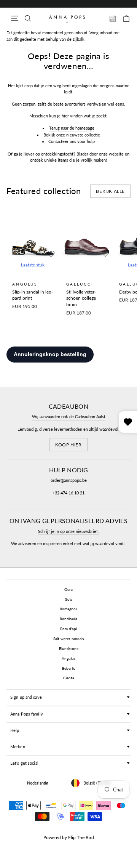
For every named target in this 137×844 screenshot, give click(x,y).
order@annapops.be (69, 480)
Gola (68, 599)
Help (14, 730)
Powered (52, 837)
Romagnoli (68, 609)
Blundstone (68, 648)
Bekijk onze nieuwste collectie (71, 134)
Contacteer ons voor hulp (71, 141)
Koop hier (68, 445)
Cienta (68, 678)
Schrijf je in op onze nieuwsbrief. (68, 531)
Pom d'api (68, 628)
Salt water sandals (68, 638)
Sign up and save (26, 697)
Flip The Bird (81, 837)
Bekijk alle (110, 191)
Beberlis (68, 668)
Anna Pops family (26, 713)
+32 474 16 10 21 (68, 492)
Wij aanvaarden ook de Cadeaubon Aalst (68, 416)
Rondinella (68, 618)
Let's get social (24, 763)
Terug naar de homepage (71, 127)
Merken (17, 746)
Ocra (68, 589)
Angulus (68, 658)
